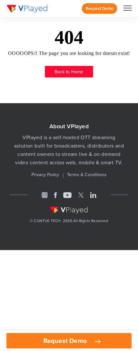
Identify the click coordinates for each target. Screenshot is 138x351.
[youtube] (67, 194)
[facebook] (55, 194)
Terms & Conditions (87, 174)
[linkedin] (93, 194)
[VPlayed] (27, 9)
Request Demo (66, 340)
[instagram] (44, 194)
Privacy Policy (45, 174)
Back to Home (69, 71)
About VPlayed (69, 126)
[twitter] (81, 194)
